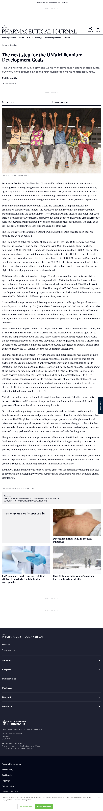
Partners (7, 687)
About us (6, 644)
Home (4, 45)
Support (6, 669)
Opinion (13, 45)
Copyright (6, 780)
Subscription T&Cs (10, 791)
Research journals (53, 38)
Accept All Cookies (44, 806)
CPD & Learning (34, 38)
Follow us (7, 706)
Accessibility (7, 769)
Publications (9, 678)
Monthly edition (9, 38)
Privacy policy (8, 786)
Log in (90, 31)
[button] (100, 405)
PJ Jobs (67, 38)
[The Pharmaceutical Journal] (39, 29)
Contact (6, 697)
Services (7, 660)
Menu (98, 31)
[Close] (99, 797)
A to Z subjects (8, 649)
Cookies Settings (25, 806)
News (21, 38)
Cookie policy (7, 775)
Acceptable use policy (11, 764)
